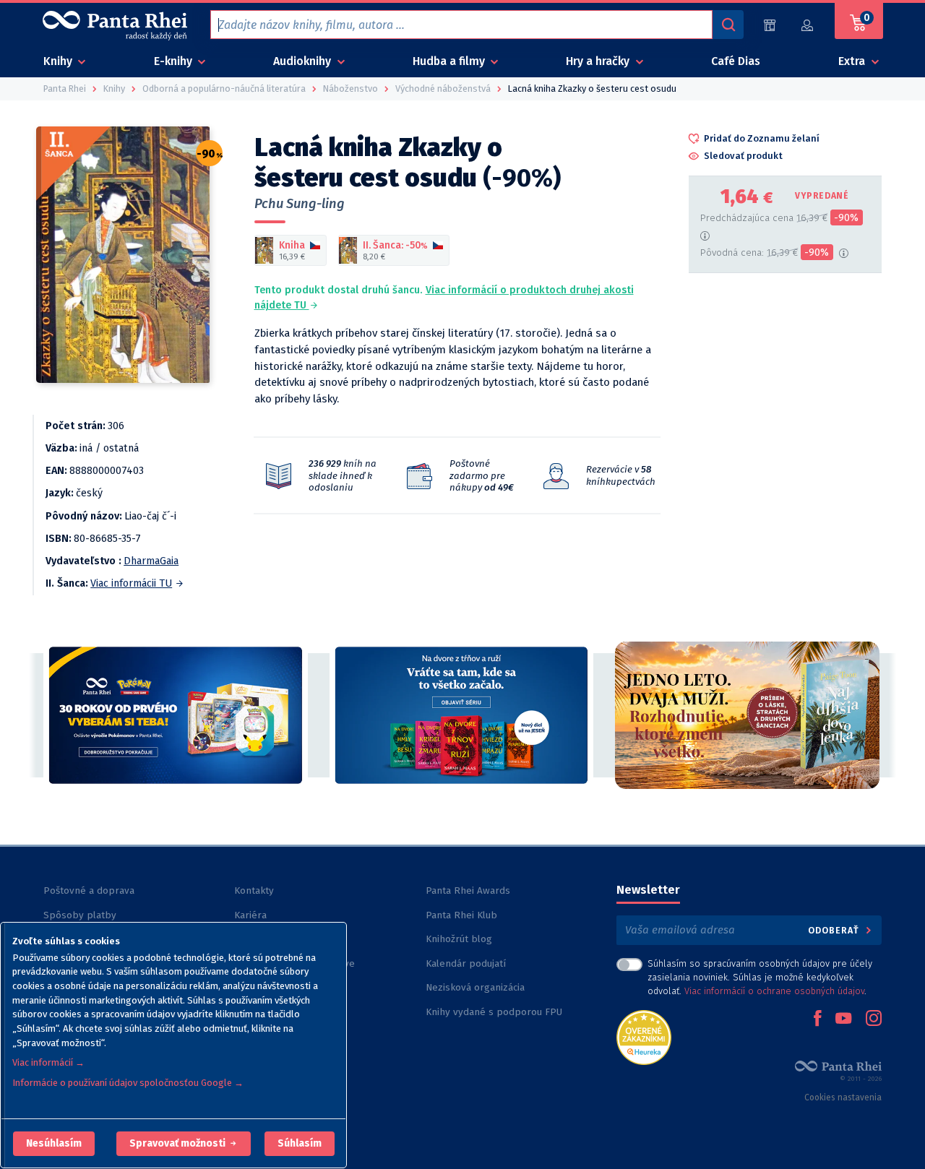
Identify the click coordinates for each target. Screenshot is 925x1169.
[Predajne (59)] (769, 25)
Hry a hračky (599, 61)
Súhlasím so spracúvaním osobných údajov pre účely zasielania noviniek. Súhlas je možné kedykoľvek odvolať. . (760, 977)
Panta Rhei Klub (461, 915)
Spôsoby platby (79, 915)
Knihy (59, 61)
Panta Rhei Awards (468, 890)
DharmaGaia (151, 561)
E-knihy (174, 61)
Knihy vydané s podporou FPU (494, 1012)
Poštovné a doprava (88, 890)
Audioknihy (303, 61)
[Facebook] (817, 1019)
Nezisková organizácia (475, 987)
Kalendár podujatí (466, 963)
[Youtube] (843, 1019)
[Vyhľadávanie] (728, 24)
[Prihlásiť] (808, 25)
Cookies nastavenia (843, 1097)
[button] (54, 1143)
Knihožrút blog (459, 939)
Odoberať (835, 930)
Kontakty (254, 890)
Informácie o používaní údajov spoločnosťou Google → (128, 1082)
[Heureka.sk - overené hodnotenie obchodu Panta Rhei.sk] (643, 1036)
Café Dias (735, 61)
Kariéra (250, 915)
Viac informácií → (48, 1062)
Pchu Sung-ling (299, 204)
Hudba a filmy (450, 61)
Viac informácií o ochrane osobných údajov (774, 990)
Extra (853, 61)
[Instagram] (874, 1019)
